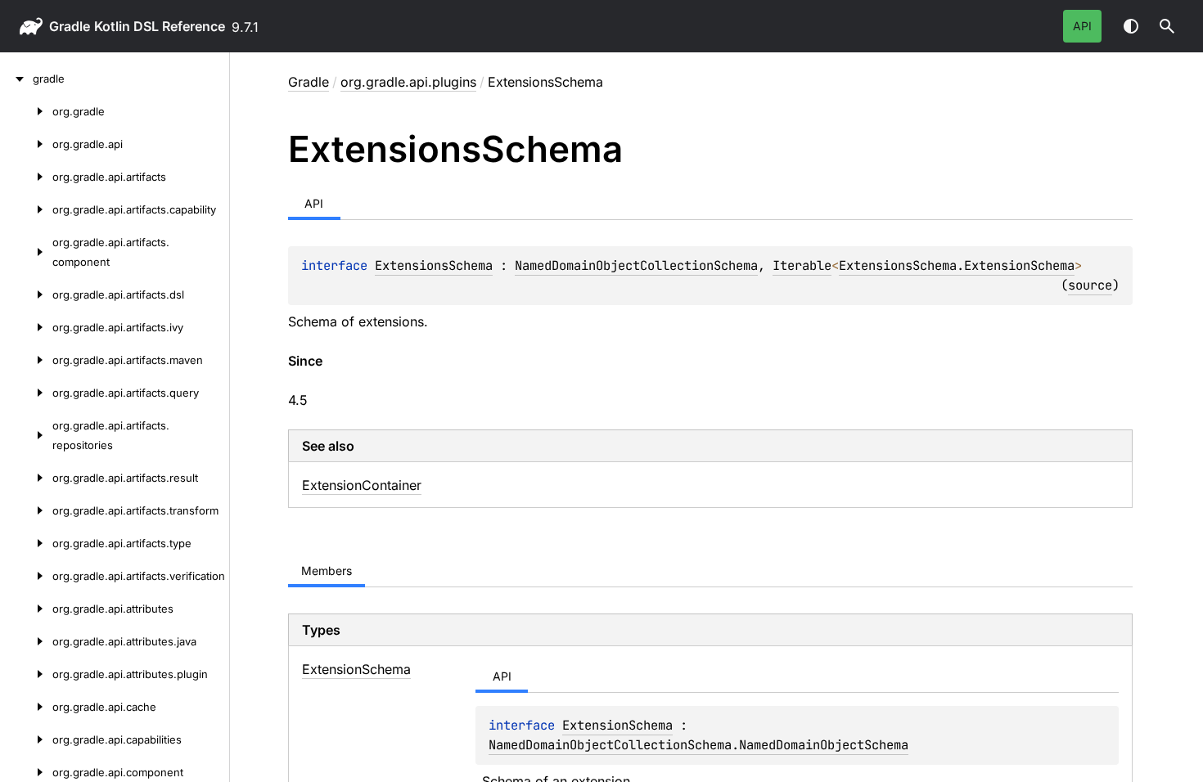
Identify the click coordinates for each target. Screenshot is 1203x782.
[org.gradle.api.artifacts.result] (26, 477)
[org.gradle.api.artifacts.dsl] (26, 294)
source (1090, 285)
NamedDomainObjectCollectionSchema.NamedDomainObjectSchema (698, 744)
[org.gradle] (26, 111)
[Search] (1167, 26)
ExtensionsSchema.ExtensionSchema (957, 265)
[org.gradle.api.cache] (26, 706)
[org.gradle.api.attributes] (26, 608)
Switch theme (1131, 26)
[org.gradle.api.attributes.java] (26, 641)
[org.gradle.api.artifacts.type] (26, 543)
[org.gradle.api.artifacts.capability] (26, 209)
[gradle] (16, 78)
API (1082, 26)
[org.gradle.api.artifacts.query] (26, 392)
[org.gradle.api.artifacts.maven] (26, 360)
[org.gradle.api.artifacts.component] (26, 252)
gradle (69, 26)
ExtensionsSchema (434, 265)
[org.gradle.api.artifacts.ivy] (26, 327)
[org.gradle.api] (26, 144)
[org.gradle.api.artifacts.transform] (26, 510)
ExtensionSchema (617, 725)
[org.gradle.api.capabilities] (26, 739)
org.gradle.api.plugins (408, 82)
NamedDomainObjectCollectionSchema (636, 265)
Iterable (802, 265)
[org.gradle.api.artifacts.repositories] (26, 435)
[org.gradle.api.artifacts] (26, 176)
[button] (1167, 26)
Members (326, 571)
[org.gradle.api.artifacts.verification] (26, 576)
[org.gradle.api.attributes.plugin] (26, 674)
